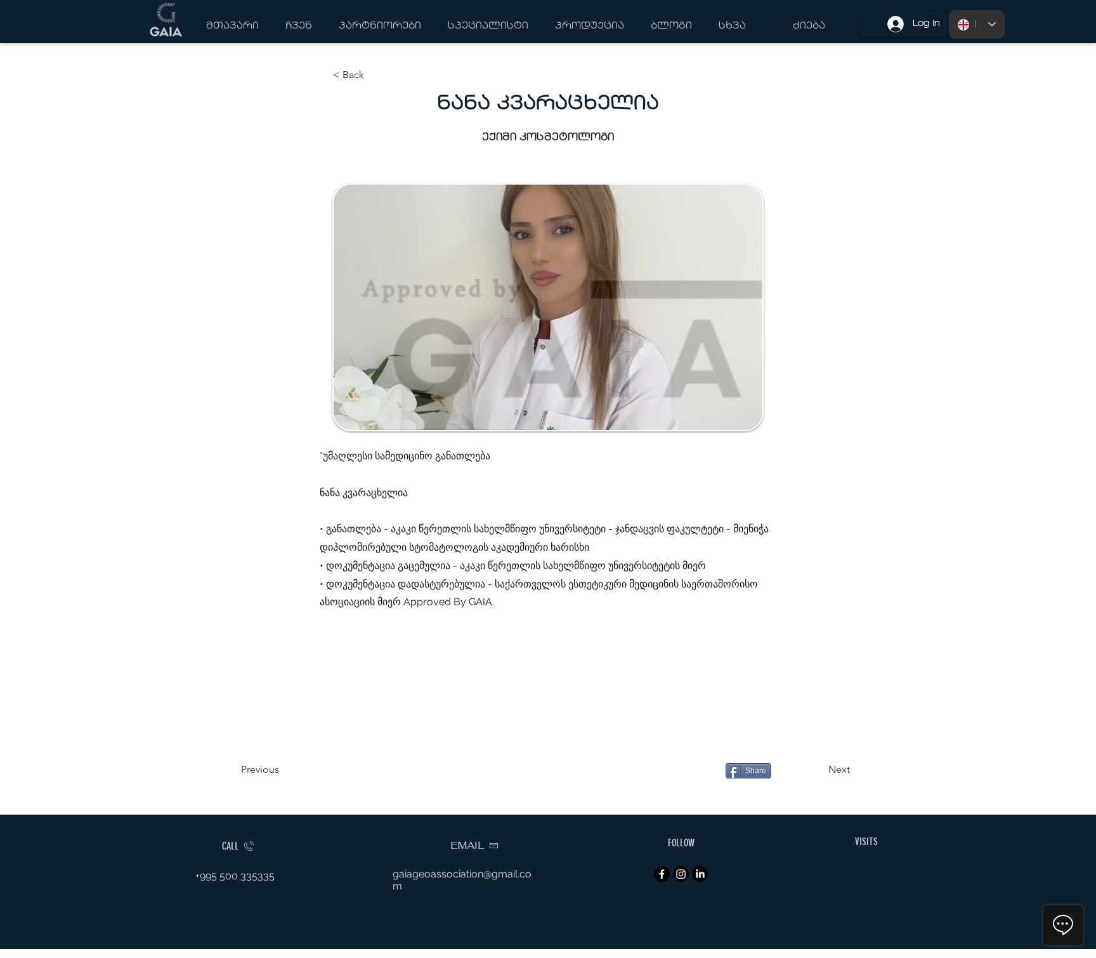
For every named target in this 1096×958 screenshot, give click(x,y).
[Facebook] (662, 874)
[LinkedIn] (700, 874)
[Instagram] (681, 874)
